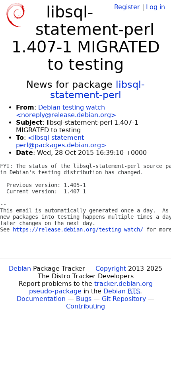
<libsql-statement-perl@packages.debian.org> (61, 141)
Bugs (83, 299)
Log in (155, 7)
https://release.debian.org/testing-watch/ (78, 229)
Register (127, 7)
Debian (20, 268)
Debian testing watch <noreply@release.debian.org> (66, 111)
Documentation (41, 299)
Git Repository (124, 299)
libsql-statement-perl (97, 89)
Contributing (85, 306)
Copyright (110, 268)
